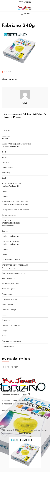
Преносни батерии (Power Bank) (15, 204)
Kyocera (5, 162)
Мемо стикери (7, 304)
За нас (4, 335)
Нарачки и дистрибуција (11, 325)
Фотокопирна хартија (10, 268)
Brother (5, 152)
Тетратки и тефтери (9, 299)
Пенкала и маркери (9, 309)
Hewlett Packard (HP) (11, 146)
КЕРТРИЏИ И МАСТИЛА (12, 183)
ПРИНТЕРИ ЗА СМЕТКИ (11, 260)
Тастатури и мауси (9, 215)
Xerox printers (8, 225)
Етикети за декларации (10, 283)
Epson (4, 191)
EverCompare (8, 346)
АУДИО (5, 138)
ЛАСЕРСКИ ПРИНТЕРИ (11, 223)
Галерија (5, 330)
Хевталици (6, 320)
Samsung (6, 173)
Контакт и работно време (11, 341)
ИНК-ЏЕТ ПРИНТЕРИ (10, 241)
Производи (6, 136)
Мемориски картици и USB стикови (15, 209)
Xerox (4, 157)
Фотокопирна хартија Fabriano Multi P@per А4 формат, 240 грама (25, 115)
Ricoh (4, 178)
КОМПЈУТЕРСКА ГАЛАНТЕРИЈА (15, 201)
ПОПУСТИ (6, 130)
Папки (4, 315)
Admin (25, 103)
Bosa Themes (25, 433)
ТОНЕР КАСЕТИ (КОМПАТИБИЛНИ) (17, 144)
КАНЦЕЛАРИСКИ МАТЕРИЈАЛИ (15, 265)
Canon (5, 196)
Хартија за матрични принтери (13, 273)
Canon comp (7, 167)
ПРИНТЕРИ (6, 220)
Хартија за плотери (9, 278)
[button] (25, 14)
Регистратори (7, 294)
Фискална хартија (8, 288)
